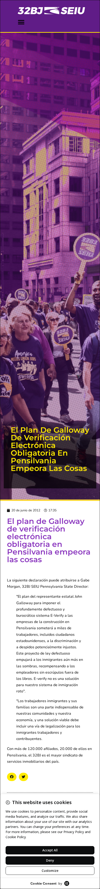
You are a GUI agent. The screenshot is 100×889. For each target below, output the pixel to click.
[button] (21, 22)
